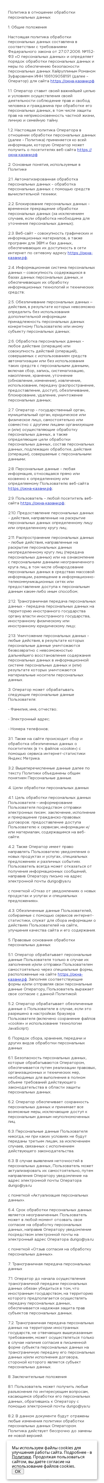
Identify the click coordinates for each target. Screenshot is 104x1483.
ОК (18, 1471)
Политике (21, 1457)
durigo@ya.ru (59, 881)
